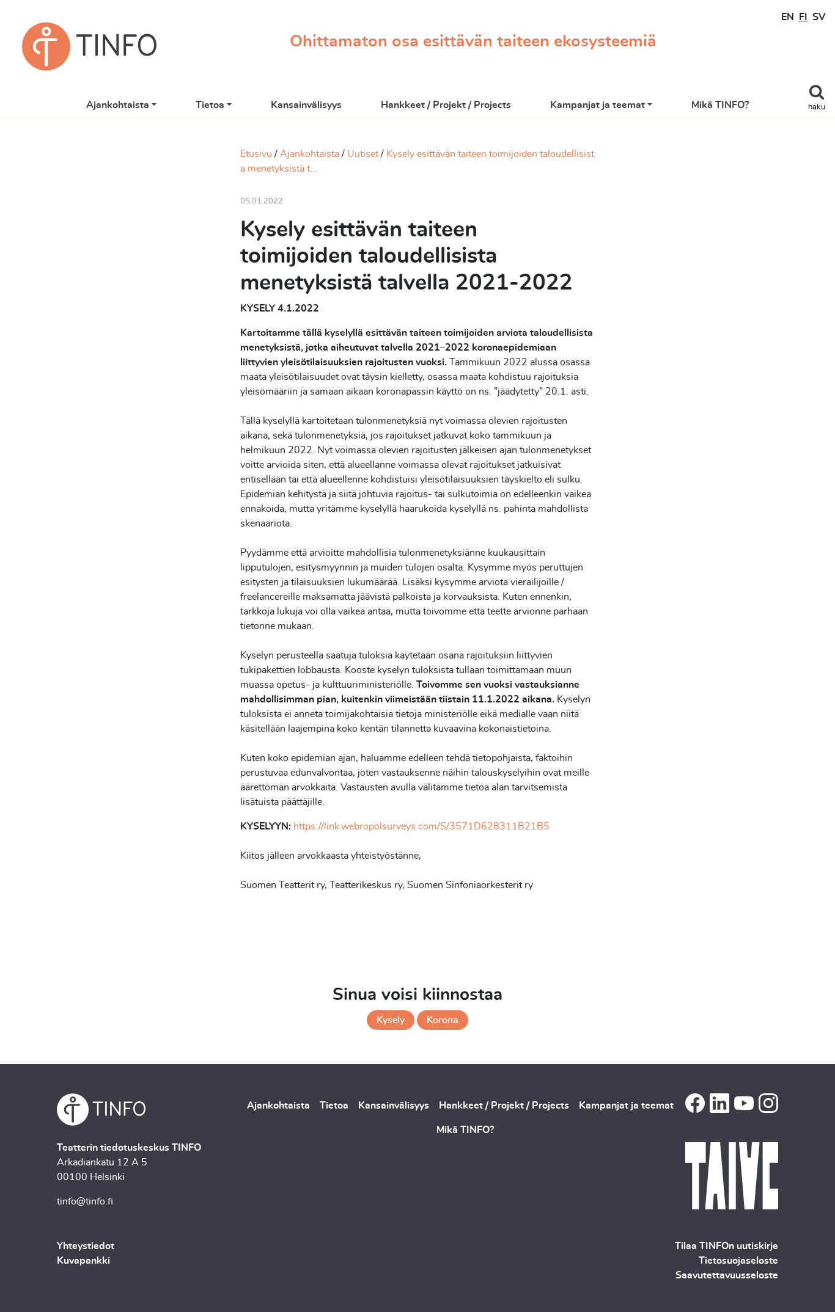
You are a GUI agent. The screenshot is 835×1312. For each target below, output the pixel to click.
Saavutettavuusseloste (726, 1275)
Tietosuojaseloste (738, 1261)
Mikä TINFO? (720, 105)
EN (787, 17)
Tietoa (210, 105)
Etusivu (256, 154)
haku (816, 107)
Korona (442, 1020)
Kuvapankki (83, 1261)
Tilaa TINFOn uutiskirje (726, 1246)
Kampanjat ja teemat (597, 105)
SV (818, 17)
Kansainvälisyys (306, 105)
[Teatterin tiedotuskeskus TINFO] (89, 46)
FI (803, 17)
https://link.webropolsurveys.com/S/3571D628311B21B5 (421, 826)
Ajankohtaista (117, 105)
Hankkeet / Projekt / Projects (446, 105)
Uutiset (362, 154)
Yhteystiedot (85, 1246)
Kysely (391, 1020)
